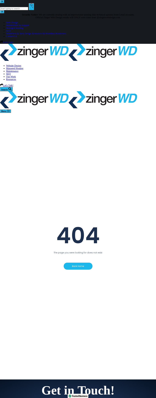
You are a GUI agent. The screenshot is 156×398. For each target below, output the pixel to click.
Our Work (11, 76)
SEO (8, 74)
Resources (11, 79)
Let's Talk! (8, 85)
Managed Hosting (14, 68)
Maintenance (12, 71)
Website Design (13, 65)
